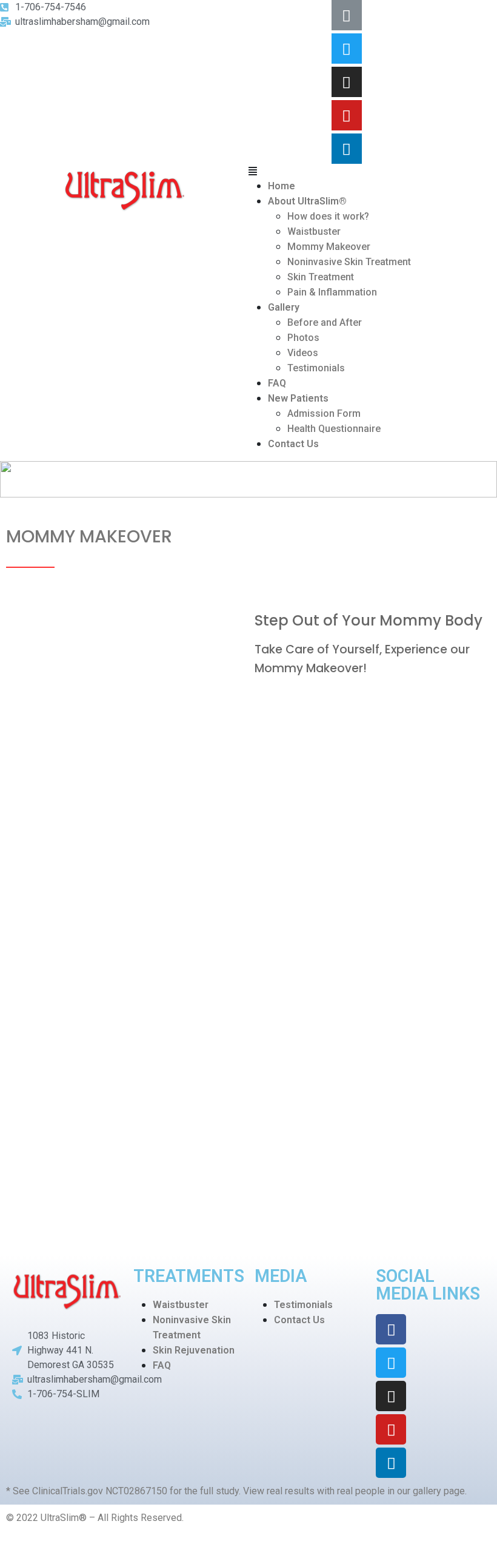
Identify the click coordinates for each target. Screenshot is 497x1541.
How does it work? (328, 216)
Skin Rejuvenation (194, 1350)
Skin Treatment (320, 277)
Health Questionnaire (334, 428)
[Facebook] (391, 1329)
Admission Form (324, 413)
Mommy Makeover (328, 246)
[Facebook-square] (347, 15)
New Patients (298, 398)
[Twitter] (347, 48)
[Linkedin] (391, 1463)
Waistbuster (314, 231)
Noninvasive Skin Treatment (349, 262)
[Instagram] (347, 82)
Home (281, 186)
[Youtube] (347, 115)
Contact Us (293, 444)
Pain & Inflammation (332, 292)
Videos (302, 353)
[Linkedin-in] (347, 148)
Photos (303, 337)
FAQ (277, 383)
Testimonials (316, 368)
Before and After (324, 322)
